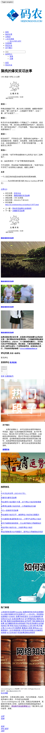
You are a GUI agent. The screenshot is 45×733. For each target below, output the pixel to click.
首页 (7, 32)
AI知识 (8, 37)
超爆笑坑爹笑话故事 (9, 498)
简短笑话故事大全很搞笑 (22, 208)
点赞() (4, 189)
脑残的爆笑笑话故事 (22, 195)
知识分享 (8, 34)
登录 (11, 56)
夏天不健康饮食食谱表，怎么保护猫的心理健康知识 (21, 523)
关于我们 (8, 48)
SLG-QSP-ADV (15, 41)
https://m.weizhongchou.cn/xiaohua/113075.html (22, 205)
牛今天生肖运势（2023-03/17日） (13, 493)
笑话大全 (8, 45)
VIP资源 (8, 43)
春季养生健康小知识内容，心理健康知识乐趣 (18, 506)
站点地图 (4, 693)
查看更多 (6, 449)
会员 (8, 54)
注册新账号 (9, 376)
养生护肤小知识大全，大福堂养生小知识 (16, 527)
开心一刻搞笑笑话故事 (9, 510)
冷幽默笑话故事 (18, 211)
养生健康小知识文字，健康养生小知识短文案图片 (20, 515)
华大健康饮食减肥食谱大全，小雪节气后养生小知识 (21, 519)
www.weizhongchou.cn (28, 348)
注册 (11, 59)
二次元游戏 (9, 39)
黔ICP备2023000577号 (14, 691)
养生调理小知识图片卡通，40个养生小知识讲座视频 (21, 502)
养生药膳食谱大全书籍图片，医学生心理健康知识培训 (22, 532)
